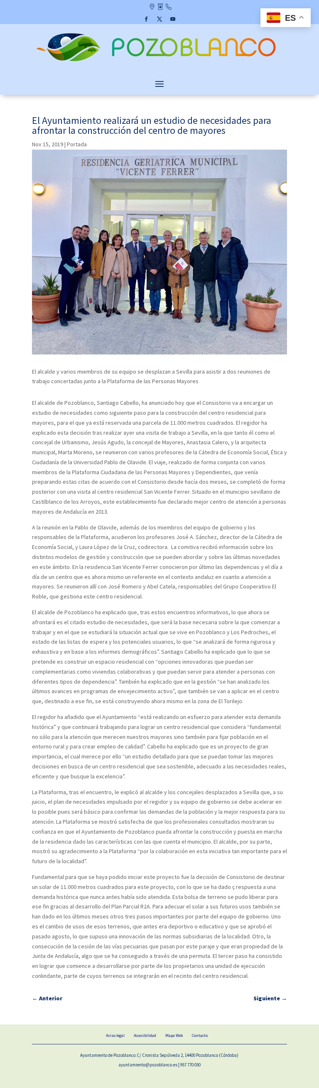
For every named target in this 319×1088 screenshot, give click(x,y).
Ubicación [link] (152, 7)
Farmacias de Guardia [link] (160, 7)
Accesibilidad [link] (145, 1035)
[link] (159, 62)
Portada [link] (77, 144)
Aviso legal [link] (115, 1035)
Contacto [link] (168, 7)
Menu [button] (159, 83)
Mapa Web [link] (174, 1035)
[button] (146, 19)
